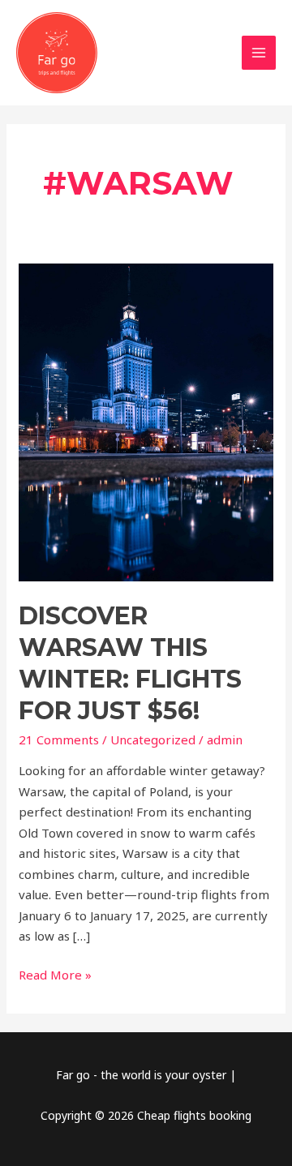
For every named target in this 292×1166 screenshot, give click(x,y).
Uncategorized (152, 739)
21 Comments (59, 739)
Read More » (55, 974)
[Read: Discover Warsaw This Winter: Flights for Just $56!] (146, 421)
